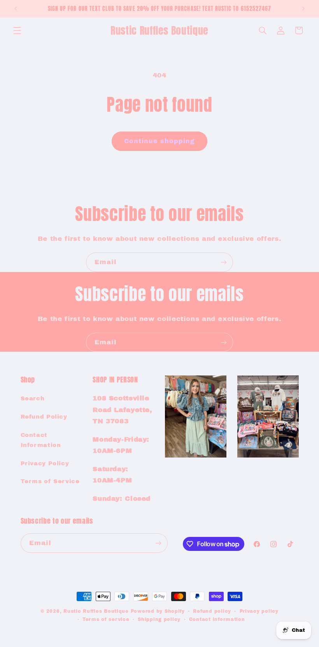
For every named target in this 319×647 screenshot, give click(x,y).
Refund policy (212, 611)
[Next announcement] (303, 8)
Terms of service (106, 619)
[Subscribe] (224, 262)
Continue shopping (159, 141)
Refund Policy (44, 417)
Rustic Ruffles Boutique (96, 611)
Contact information (217, 619)
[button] (17, 30)
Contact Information (41, 440)
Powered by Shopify (158, 611)
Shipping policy (159, 619)
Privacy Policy (45, 463)
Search (33, 398)
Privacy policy (259, 611)
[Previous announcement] (15, 8)
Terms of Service (50, 481)
